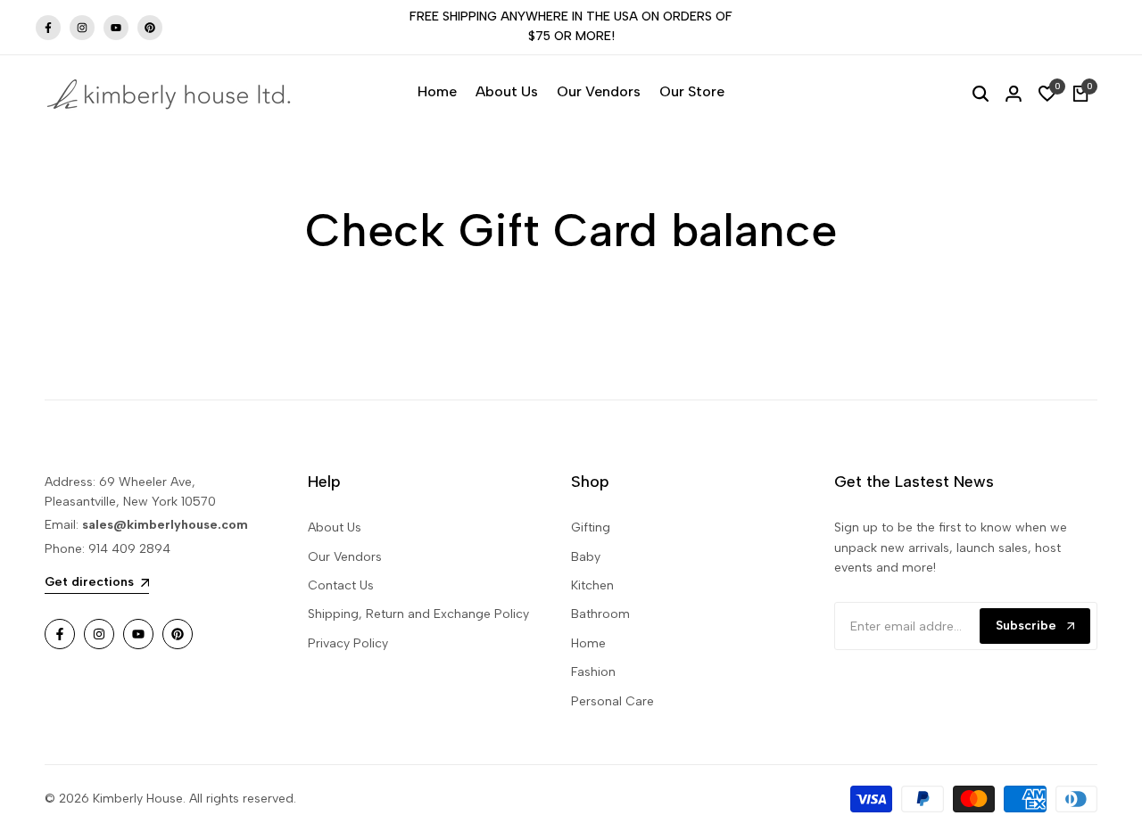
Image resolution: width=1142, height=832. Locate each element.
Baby (585, 556)
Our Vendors (345, 556)
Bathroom (600, 614)
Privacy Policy (348, 643)
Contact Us (341, 585)
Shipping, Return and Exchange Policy (418, 614)
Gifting (590, 527)
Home (588, 643)
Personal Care (612, 701)
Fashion (593, 672)
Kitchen (592, 585)
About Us (334, 527)
